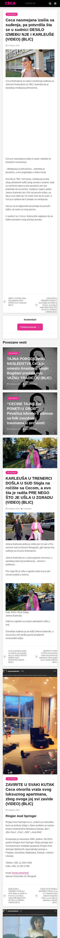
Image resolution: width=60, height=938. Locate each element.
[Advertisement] (30, 123)
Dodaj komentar (31, 384)
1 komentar (27, 509)
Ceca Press (11, 14)
